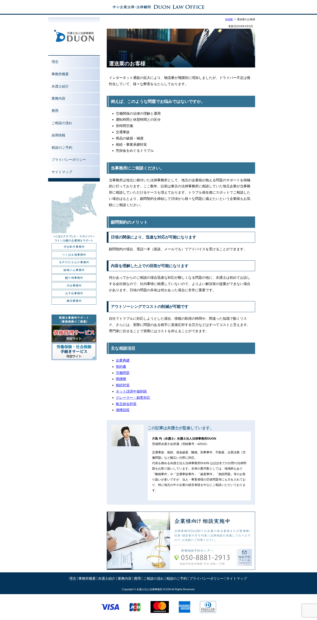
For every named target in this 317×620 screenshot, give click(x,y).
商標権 (121, 379)
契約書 (121, 366)
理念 (55, 62)
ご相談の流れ (62, 123)
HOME (229, 19)
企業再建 (123, 360)
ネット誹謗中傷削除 (131, 391)
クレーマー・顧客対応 (133, 397)
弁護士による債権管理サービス (74, 333)
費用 (55, 111)
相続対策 (123, 385)
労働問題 (123, 373)
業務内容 (58, 98)
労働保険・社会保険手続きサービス (74, 351)
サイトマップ (62, 172)
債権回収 (123, 410)
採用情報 (58, 135)
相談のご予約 (62, 147)
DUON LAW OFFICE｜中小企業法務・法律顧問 (158, 7)
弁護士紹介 (60, 86)
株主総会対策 (126, 404)
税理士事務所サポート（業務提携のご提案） (74, 320)
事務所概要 (60, 74)
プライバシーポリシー (69, 159)
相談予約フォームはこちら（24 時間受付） (244, 557)
